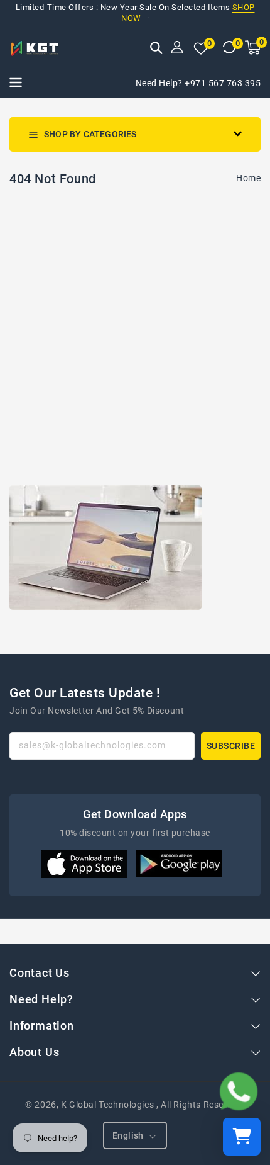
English (128, 1135)
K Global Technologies (107, 1105)
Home (248, 178)
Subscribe (231, 746)
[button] (156, 49)
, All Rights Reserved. (200, 1105)
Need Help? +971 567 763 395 (198, 83)
